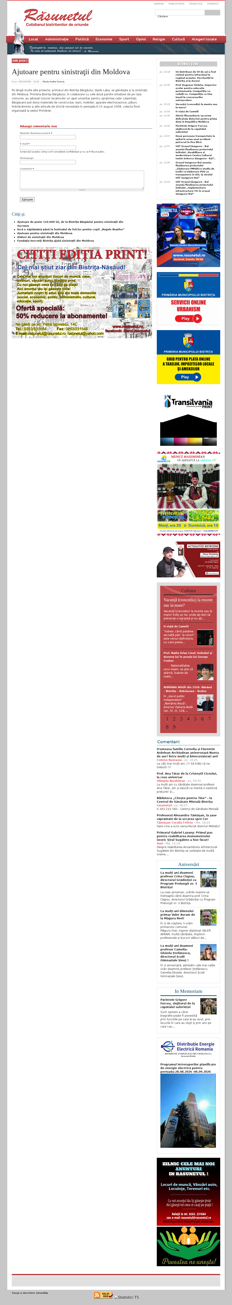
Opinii (141, 39)
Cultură (178, 39)
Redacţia (195, 3)
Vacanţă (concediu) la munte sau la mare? (196, 105)
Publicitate (177, 3)
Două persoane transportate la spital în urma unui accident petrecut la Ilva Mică (195, 139)
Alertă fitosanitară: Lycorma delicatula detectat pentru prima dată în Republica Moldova (196, 118)
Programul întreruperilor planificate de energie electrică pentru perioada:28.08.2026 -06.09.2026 (188, 1068)
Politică (82, 39)
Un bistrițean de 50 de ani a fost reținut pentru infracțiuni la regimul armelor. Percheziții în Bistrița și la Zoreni (196, 76)
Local (33, 39)
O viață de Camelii (187, 111)
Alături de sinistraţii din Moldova (40, 237)
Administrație (57, 39)
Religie (159, 39)
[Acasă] (58, 17)
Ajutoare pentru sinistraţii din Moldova (44, 233)
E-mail (24, 143)
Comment (27, 168)
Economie (104, 39)
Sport (124, 39)
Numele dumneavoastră (36, 133)
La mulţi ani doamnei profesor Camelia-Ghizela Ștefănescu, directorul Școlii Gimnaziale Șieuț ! (176, 953)
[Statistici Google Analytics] (126, 1297)
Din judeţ (20, 60)
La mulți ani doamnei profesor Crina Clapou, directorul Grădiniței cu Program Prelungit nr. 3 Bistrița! (178, 880)
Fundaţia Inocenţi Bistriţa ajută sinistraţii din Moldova (55, 240)
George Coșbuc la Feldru (181, 707)
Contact (213, 3)
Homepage (27, 158)
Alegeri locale (204, 39)
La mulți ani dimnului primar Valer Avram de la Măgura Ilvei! (177, 915)
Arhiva (159, 3)
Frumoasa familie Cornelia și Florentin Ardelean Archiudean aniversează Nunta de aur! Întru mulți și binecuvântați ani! (188, 753)
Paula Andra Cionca (53, 81)
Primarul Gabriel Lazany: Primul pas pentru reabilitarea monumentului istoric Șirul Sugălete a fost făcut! (185, 836)
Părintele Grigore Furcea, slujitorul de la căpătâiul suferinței (192, 129)
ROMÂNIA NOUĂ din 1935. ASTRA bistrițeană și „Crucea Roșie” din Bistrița (187, 630)
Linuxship (42, 1293)
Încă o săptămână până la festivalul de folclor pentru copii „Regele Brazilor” (71, 229)
